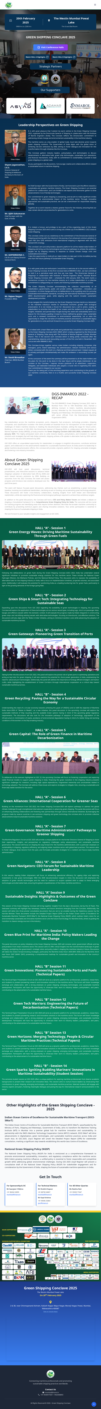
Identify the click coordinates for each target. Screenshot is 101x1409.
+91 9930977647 (47, 1395)
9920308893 (58, 1395)
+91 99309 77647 (75, 1192)
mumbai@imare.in (13, 1194)
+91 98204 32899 (13, 1192)
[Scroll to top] (94, 1404)
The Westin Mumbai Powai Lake (71, 20)
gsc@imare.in (43, 1203)
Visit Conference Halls (52, 47)
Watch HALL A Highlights (35, 57)
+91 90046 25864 (44, 1201)
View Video (15, 159)
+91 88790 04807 (44, 1192)
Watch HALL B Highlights (62, 57)
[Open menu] (95, 5)
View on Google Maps (50, 1311)
